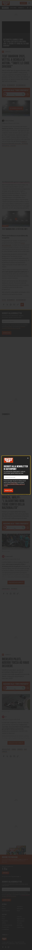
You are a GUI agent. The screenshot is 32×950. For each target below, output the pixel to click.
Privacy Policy (14, 482)
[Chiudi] (28, 458)
